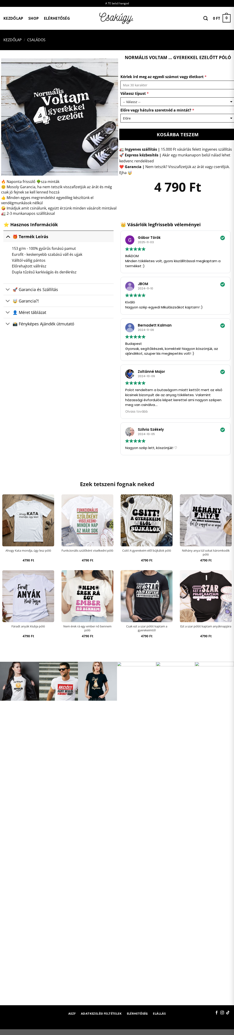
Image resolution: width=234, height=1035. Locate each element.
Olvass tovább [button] (136, 411)
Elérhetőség (57, 18)
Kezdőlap (13, 18)
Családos (36, 39)
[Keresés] (205, 18)
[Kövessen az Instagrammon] (222, 1013)
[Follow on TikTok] (228, 1013)
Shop (33, 18)
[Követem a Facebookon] (216, 1013)
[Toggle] (7, 236)
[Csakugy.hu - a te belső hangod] (117, 18)
